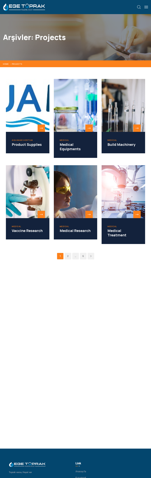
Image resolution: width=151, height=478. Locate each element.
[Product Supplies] (27, 105)
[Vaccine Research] (27, 191)
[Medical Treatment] (123, 191)
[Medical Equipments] (75, 105)
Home (6, 64)
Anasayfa (81, 471)
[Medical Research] (75, 191)
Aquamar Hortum (22, 140)
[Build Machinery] (123, 105)
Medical (64, 140)
